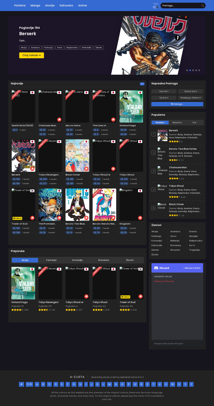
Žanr (163, 91)
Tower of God (19, 223)
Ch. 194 (16, 179)
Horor (59, 47)
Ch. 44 (97, 179)
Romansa (103, 260)
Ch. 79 (96, 232)
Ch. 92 (42, 130)
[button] (187, 70)
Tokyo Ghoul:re (101, 174)
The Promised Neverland (47, 225)
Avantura (35, 47)
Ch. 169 (16, 228)
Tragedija (194, 249)
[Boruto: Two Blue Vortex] (77, 205)
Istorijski (193, 236)
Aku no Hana (73, 125)
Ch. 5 (96, 134)
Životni (129, 260)
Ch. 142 (124, 183)
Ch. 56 (69, 134)
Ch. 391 (70, 183)
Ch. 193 (16, 183)
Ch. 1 (15, 130)
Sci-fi (180, 156)
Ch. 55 (123, 232)
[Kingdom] (131, 205)
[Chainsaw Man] (50, 106)
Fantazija (48, 47)
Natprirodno (72, 47)
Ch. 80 (97, 228)
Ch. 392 (70, 179)
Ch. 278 (43, 179)
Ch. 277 (43, 183)
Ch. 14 (69, 228)
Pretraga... (178, 104)
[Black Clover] (77, 155)
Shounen (188, 156)
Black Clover (73, 174)
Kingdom (125, 223)
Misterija (183, 174)
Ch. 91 (42, 134)
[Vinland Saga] (131, 106)
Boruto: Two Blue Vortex (183, 149)
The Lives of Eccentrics (99, 127)
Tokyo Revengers (49, 174)
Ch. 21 (42, 228)
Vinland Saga (128, 125)
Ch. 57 (69, 130)
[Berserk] (23, 155)
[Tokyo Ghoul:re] (104, 155)
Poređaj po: (190, 97)
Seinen (99, 47)
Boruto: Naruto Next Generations (104, 225)
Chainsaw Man (47, 125)
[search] (202, 6)
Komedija (77, 260)
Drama (196, 153)
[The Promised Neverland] (50, 205)
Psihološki (86, 47)
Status (189, 91)
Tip (163, 97)
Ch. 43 (96, 183)
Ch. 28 (123, 134)
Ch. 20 (42, 232)
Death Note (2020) (22, 125)
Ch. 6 (96, 130)
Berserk (16, 174)
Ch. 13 (69, 232)
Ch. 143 (124, 179)
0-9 (29, 384)
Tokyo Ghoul (127, 174)
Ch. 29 (123, 130)
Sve (142, 84)
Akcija (24, 47)
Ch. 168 (16, 232)
